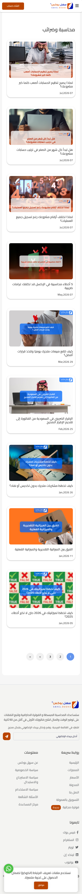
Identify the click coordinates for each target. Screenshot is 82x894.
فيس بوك (69, 832)
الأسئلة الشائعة (28, 797)
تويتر (71, 847)
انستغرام (69, 840)
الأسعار (74, 777)
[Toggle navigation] (77, 6)
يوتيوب (69, 862)
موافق (41, 885)
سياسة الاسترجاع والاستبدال (27, 779)
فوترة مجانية (70, 807)
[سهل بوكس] (61, 6)
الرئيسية (74, 762)
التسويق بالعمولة (67, 800)
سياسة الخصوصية (26, 770)
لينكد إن (69, 855)
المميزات (73, 770)
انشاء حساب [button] (13, 5)
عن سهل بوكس (28, 762)
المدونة (74, 785)
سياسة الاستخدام (26, 789)
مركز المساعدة (28, 804)
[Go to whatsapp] (8, 868)
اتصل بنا (74, 792)
